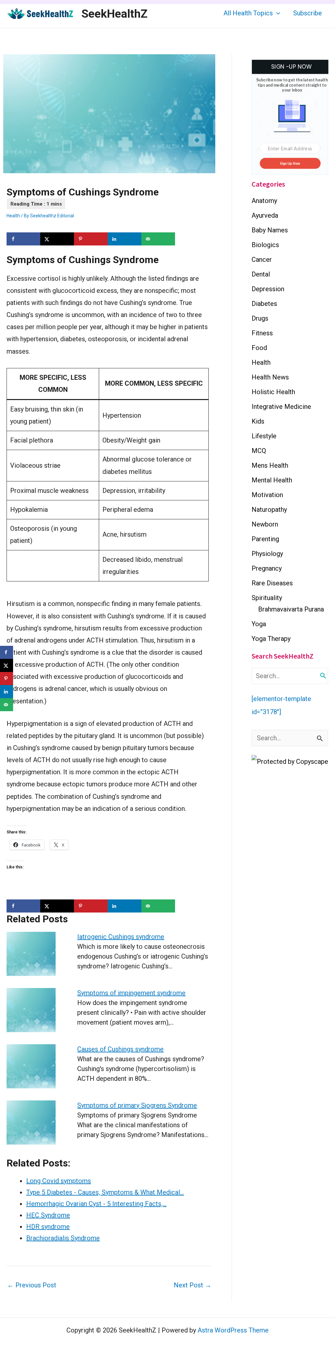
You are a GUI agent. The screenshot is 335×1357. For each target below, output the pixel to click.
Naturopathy (269, 509)
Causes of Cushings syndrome (120, 1049)
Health (13, 215)
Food (259, 348)
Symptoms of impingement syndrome (131, 993)
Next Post (192, 1285)
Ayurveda (265, 215)
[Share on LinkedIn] (124, 238)
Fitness (262, 333)
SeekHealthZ (114, 14)
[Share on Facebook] (23, 238)
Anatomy (264, 201)
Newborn (265, 524)
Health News (270, 377)
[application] (276, 13)
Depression (268, 289)
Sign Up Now (290, 163)
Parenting (265, 539)
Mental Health (272, 480)
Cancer (262, 259)
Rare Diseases (272, 583)
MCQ (259, 451)
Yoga (259, 624)
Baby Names (270, 230)
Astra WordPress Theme (233, 1330)
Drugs (260, 318)
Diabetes (264, 304)
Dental (261, 274)
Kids (258, 421)
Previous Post (31, 1285)
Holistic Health (273, 392)
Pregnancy (267, 568)
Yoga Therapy (271, 639)
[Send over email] (158, 238)
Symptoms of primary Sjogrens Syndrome (137, 1105)
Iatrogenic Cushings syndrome (120, 937)
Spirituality (267, 598)
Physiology (267, 554)
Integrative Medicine (281, 406)
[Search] (323, 676)
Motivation (267, 495)
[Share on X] (57, 238)
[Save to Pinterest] (91, 238)
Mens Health (270, 465)
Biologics (265, 245)
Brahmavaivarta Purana (291, 609)
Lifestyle (264, 436)
